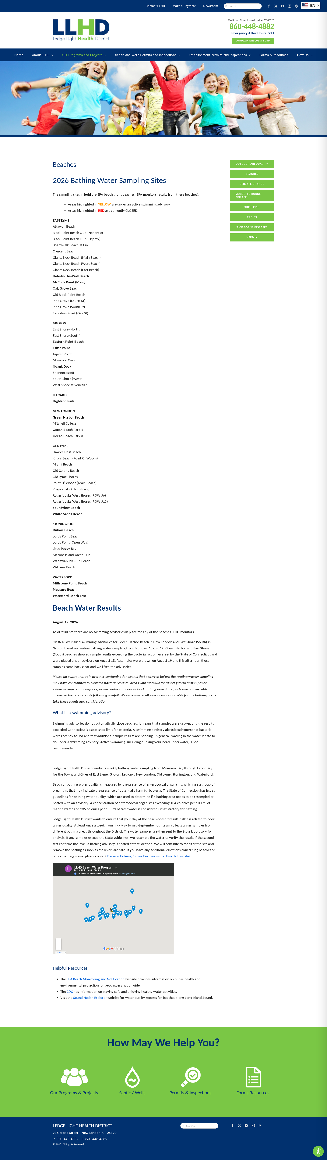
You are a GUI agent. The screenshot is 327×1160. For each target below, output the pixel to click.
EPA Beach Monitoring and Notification (96, 979)
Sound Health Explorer (90, 997)
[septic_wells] (132, 1068)
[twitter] (275, 6)
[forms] (253, 1068)
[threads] (296, 6)
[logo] (81, 21)
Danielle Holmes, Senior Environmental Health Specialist (149, 856)
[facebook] (268, 6)
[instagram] (289, 6)
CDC (70, 991)
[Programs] (74, 1068)
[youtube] (282, 6)
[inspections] (190, 1068)
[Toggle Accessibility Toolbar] (318, 1151)
